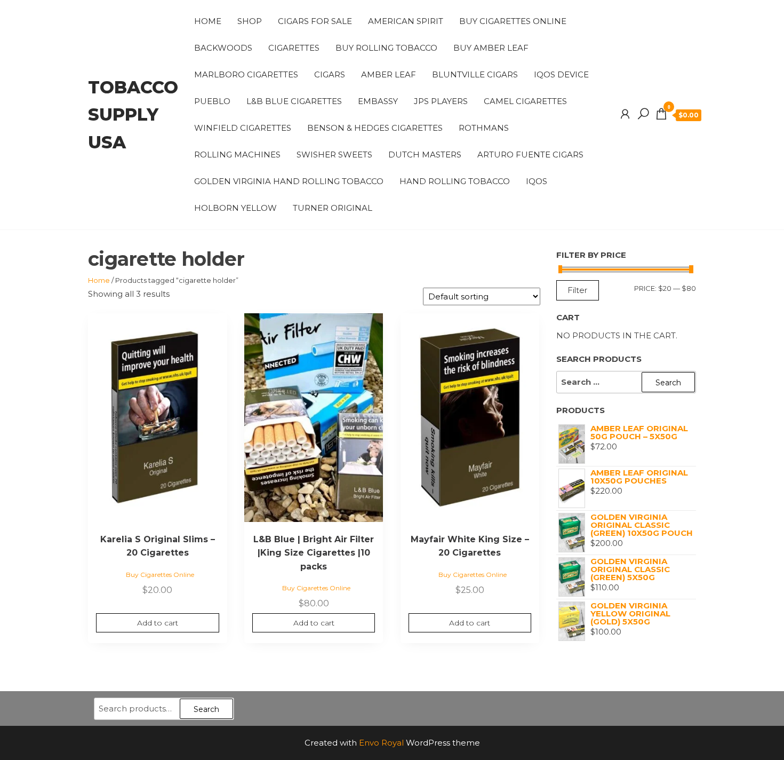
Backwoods (223, 48)
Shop (249, 21)
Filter (577, 290)
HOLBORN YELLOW (235, 208)
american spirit (405, 21)
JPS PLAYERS (441, 101)
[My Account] (625, 114)
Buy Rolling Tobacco (386, 48)
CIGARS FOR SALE (315, 21)
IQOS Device (561, 74)
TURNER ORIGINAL (332, 208)
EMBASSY (378, 101)
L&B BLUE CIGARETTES (294, 101)
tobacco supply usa (133, 114)
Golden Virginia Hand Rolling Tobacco (288, 181)
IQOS (536, 181)
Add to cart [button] (157, 623)
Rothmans (484, 128)
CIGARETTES (293, 48)
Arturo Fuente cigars (530, 154)
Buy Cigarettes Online (512, 21)
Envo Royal (381, 743)
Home (207, 21)
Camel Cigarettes (525, 101)
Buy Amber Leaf (491, 48)
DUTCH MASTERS (424, 154)
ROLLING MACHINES (237, 154)
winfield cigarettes (242, 128)
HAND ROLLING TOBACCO (454, 181)
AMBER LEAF (388, 74)
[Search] (643, 114)
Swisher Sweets (334, 154)
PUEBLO (212, 101)
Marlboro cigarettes (246, 74)
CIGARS (329, 74)
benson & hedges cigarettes (375, 128)
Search (206, 709)
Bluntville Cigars (475, 74)
